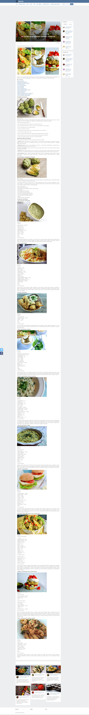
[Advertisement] (44, 12)
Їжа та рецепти (39, 4)
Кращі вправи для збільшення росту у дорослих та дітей (68, 42)
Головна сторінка (22, 4)
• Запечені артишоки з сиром (21, 90)
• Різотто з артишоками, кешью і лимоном (23, 89)
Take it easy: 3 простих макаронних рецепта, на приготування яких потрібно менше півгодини (24, 676)
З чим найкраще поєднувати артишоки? (23, 83)
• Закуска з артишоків (20, 87)
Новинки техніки (46, 4)
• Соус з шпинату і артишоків (21, 85)
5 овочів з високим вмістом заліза (55, 674)
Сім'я (34, 4)
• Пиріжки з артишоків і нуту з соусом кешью (24, 94)
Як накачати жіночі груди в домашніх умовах (68, 47)
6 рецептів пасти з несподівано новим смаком (24, 696)
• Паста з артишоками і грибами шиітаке (23, 95)
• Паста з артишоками (20, 86)
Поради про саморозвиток (55, 4)
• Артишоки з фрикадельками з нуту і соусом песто (25, 93)
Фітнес (31, 4)
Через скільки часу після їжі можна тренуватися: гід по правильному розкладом (69, 32)
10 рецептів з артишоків (21, 84)
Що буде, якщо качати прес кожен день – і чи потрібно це (68, 37)
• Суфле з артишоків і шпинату (22, 88)
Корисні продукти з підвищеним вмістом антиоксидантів (55, 693)
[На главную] (20, 1)
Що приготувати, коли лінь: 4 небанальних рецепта (40, 674)
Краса (27, 4)
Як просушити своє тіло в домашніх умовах (68, 27)
